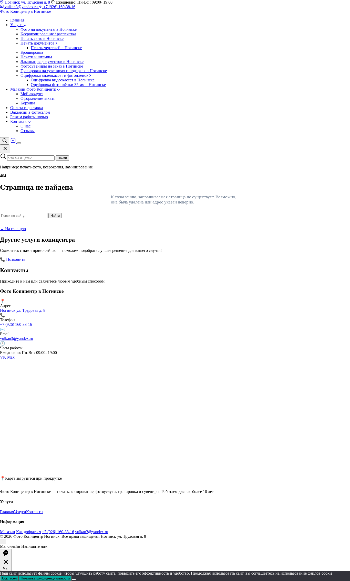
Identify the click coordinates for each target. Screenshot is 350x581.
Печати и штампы (36, 57)
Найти (62, 158)
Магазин (7, 532)
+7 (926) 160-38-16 (58, 7)
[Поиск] (4, 141)
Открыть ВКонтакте (43, 259)
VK (3, 357)
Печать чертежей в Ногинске (56, 48)
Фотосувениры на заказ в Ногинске (51, 66)
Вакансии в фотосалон (30, 112)
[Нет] (74, 579)
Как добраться (28, 532)
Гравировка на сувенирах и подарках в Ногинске (63, 71)
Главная (17, 20)
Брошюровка (31, 52)
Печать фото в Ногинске (42, 38)
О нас (25, 126)
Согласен (9, 578)
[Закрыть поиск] (5, 149)
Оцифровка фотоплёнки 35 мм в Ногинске (68, 84)
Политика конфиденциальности (45, 578)
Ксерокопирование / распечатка (48, 34)
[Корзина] (13, 141)
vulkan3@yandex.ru (21, 7)
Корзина (27, 103)
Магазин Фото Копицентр (33, 89)
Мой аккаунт (31, 94)
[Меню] (19, 143)
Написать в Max (77, 259)
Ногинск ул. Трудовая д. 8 (27, 2)
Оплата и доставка (26, 107)
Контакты (19, 121)
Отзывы (27, 130)
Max (11, 357)
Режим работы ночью (29, 117)
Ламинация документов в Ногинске (52, 61)
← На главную (13, 229)
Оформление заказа (37, 98)
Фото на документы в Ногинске (48, 29)
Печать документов (38, 43)
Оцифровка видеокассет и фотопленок (54, 75)
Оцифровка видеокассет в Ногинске (63, 80)
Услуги (17, 25)
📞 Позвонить (12, 259)
